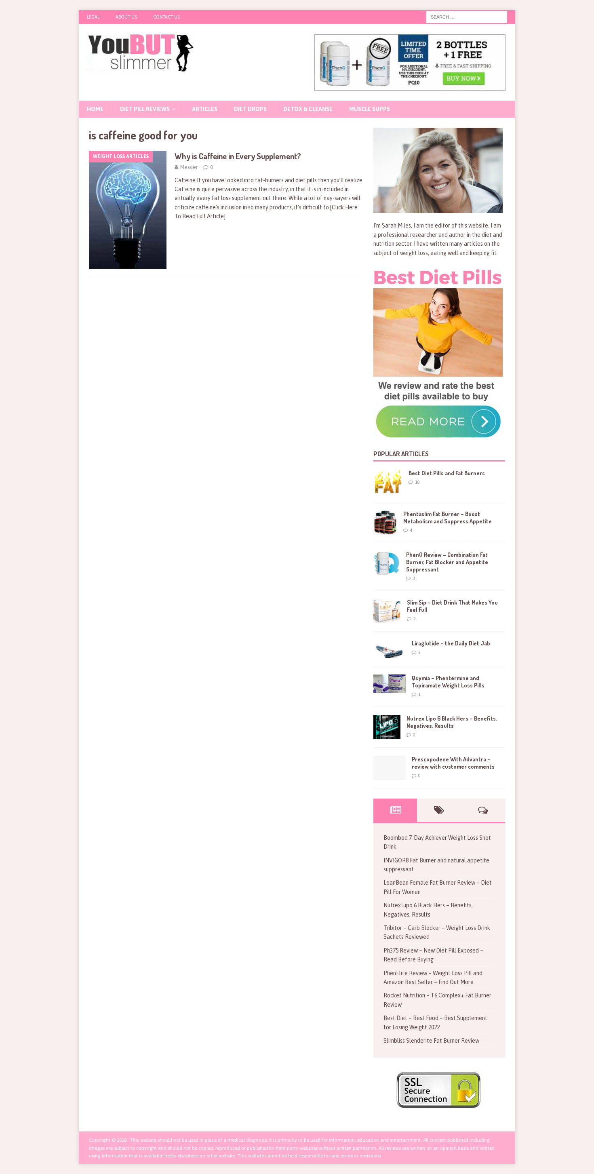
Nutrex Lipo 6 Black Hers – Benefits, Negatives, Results (452, 722)
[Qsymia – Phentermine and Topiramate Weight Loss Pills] (389, 683)
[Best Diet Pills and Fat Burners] (387, 482)
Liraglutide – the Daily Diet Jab (451, 643)
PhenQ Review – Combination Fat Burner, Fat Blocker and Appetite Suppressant (447, 562)
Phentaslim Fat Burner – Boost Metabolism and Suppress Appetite (447, 517)
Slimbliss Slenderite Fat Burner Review (431, 1040)
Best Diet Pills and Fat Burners (447, 473)
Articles (204, 109)
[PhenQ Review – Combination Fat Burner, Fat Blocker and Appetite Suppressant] (386, 563)
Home (95, 109)
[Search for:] (466, 16)
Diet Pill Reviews (145, 109)
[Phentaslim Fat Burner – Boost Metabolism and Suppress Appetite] (385, 522)
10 (417, 482)
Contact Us (166, 17)
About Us (126, 17)
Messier (189, 167)
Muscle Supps (369, 109)
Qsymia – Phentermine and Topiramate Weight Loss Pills (448, 681)
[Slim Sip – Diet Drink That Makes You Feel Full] (387, 611)
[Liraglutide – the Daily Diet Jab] (389, 649)
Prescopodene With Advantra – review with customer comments (453, 763)
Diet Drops (250, 109)
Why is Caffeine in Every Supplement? (238, 156)
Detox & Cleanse (308, 109)
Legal (93, 17)
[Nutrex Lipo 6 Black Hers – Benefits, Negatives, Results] (386, 727)
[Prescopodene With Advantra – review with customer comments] (389, 768)
